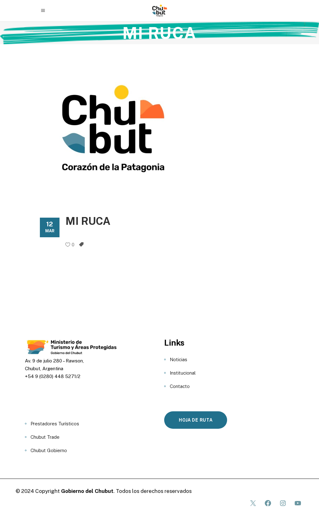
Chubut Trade (45, 437)
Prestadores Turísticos (55, 423)
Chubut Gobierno (49, 450)
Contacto (180, 386)
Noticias (178, 359)
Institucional (183, 373)
